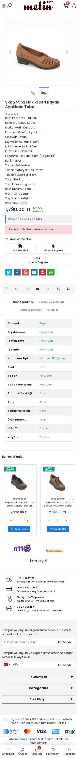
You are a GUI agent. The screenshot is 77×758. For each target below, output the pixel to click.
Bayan (43, 323)
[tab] (23, 302)
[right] (72, 499)
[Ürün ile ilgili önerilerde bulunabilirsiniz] (69, 289)
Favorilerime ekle (19, 239)
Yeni (42, 420)
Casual (44, 428)
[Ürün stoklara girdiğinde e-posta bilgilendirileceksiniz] (49, 289)
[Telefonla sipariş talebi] (59, 289)
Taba (42, 367)
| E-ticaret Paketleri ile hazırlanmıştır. (38, 741)
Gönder (67, 642)
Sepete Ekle (21, 529)
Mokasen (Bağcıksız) (52, 358)
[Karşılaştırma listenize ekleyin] (38, 289)
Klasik (43, 402)
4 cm (42, 393)
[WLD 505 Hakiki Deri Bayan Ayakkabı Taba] (58, 482)
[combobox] (6, 664)
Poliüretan (46, 376)
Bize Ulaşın (38, 699)
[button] (10, 52)
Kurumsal (38, 677)
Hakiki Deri (46, 332)
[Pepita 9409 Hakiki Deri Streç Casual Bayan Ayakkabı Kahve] (19, 482)
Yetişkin (44, 437)
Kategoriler (38, 688)
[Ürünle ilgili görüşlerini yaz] (28, 289)
